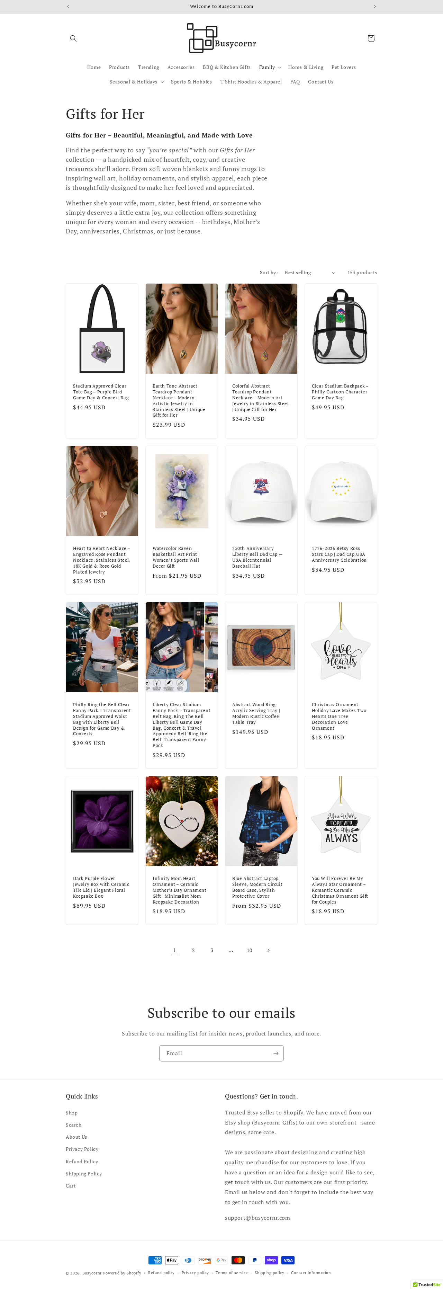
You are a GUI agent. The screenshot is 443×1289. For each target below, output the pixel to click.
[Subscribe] (275, 1053)
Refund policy (161, 1272)
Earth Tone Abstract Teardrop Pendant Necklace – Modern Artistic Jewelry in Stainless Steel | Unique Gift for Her (179, 400)
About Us (76, 1137)
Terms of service (232, 1272)
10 (249, 950)
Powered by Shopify (122, 1273)
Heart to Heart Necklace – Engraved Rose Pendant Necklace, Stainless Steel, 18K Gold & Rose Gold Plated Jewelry (101, 560)
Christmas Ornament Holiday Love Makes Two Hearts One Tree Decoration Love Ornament (339, 716)
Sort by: (269, 272)
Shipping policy (269, 1272)
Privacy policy (195, 1272)
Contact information (311, 1272)
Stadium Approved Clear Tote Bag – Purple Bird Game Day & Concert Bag (101, 392)
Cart (70, 1185)
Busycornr (92, 1273)
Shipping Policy (84, 1173)
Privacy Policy (82, 1149)
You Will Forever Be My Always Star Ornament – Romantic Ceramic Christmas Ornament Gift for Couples (340, 890)
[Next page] (268, 950)
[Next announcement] (374, 6)
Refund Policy (82, 1161)
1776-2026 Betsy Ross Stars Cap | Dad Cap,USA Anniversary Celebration (339, 554)
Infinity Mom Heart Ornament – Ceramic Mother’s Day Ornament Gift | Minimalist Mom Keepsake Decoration (180, 890)
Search (74, 1124)
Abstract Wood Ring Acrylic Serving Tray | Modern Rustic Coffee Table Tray (256, 713)
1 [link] (175, 950)
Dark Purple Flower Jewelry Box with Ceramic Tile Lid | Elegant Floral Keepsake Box (101, 887)
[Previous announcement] (68, 6)
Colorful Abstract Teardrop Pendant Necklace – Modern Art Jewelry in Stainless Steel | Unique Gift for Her (260, 397)
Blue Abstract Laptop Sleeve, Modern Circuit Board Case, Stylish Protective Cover (257, 887)
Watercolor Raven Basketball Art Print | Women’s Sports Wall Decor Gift (176, 557)
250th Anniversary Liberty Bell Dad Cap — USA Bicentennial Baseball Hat (257, 557)
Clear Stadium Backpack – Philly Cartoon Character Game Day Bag (340, 392)
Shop (72, 1112)
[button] (73, 38)
